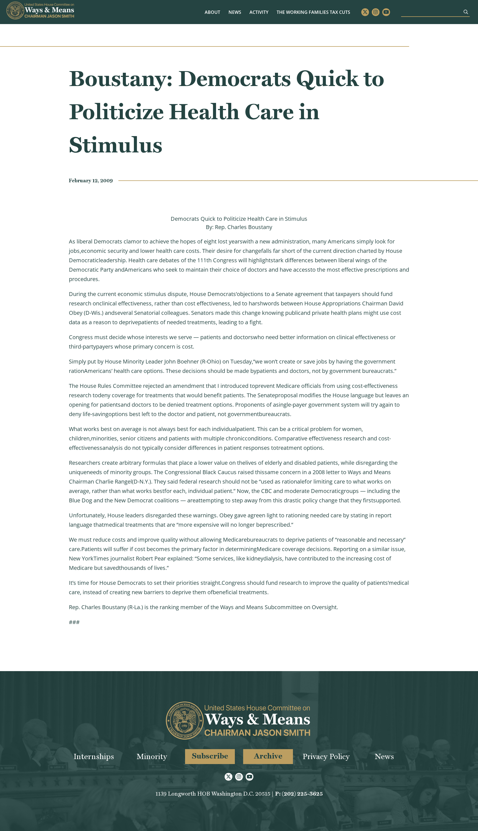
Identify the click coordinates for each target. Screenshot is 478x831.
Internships (94, 756)
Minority (152, 756)
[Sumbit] (466, 12)
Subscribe (210, 755)
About (212, 12)
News (234, 12)
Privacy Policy (326, 756)
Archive (268, 755)
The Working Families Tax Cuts (313, 12)
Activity (259, 12)
